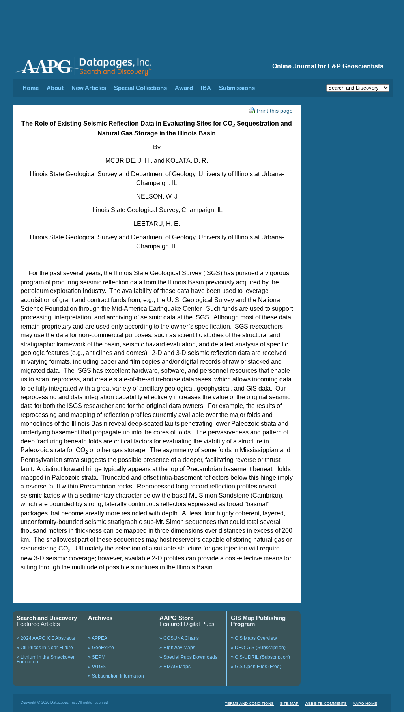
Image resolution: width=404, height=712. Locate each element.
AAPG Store (176, 617)
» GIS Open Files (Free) (256, 666)
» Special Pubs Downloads (188, 657)
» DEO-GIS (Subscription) (258, 647)
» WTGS (97, 666)
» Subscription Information (116, 676)
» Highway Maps (177, 647)
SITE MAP (289, 703)
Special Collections (140, 88)
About (55, 88)
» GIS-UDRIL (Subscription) (260, 657)
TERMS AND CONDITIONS (249, 703)
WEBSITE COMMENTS (326, 703)
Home (30, 88)
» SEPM (96, 657)
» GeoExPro (101, 647)
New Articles (88, 88)
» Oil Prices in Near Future (45, 647)
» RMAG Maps (175, 666)
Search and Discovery (47, 617)
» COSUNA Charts (179, 638)
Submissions (237, 88)
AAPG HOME (365, 703)
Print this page (275, 110)
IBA (206, 88)
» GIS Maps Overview (254, 638)
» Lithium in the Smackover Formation (46, 659)
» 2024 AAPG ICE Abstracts (46, 638)
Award (184, 88)
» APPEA (97, 638)
